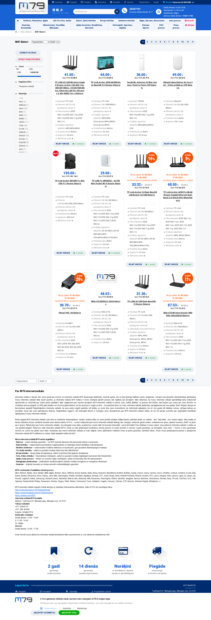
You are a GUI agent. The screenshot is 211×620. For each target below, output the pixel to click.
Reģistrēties (144, 2)
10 (182, 42)
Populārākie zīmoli (102, 592)
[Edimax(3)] (16, 146)
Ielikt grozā (70, 144)
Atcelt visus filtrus (29, 59)
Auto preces (175, 21)
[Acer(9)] (16, 102)
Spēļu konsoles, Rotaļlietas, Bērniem (89, 26)
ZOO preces (161, 26)
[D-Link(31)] (16, 129)
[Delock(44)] (16, 136)
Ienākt (156, 2)
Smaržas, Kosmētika (26, 26)
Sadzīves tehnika (126, 21)
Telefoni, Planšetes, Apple (35, 21)
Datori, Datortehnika (86, 21)
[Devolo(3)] (16, 139)
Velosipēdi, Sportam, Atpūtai (123, 26)
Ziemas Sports (145, 26)
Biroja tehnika (107, 21)
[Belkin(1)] (16, 119)
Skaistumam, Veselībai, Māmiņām (54, 26)
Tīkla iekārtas (26, 32)
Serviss (130, 2)
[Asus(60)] (16, 108)
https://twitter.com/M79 (25, 495)
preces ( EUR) (178, 2)
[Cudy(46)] (16, 125)
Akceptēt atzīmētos (44, 613)
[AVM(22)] (16, 115)
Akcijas (191, 25)
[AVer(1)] (16, 112)
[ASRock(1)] (16, 105)
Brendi (190, 21)
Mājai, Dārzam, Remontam (151, 21)
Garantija (59, 2)
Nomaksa (102, 2)
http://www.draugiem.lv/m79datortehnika (32, 490)
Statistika (67, 608)
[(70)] (16, 98)
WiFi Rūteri (40, 32)
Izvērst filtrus (28, 53)
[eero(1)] (16, 149)
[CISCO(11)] (16, 122)
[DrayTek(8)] (16, 142)
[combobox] (96, 11)
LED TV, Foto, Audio (62, 21)
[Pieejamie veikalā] (16, 86)
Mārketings (82, 608)
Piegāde (73, 2)
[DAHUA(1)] (16, 132)
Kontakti (116, 2)
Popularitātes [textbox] (22, 381)
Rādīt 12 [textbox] (43, 381)
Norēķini (87, 2)
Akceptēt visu (69, 613)
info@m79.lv (190, 588)
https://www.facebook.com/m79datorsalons (34, 493)
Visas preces (176, 26)
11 (188, 42)
